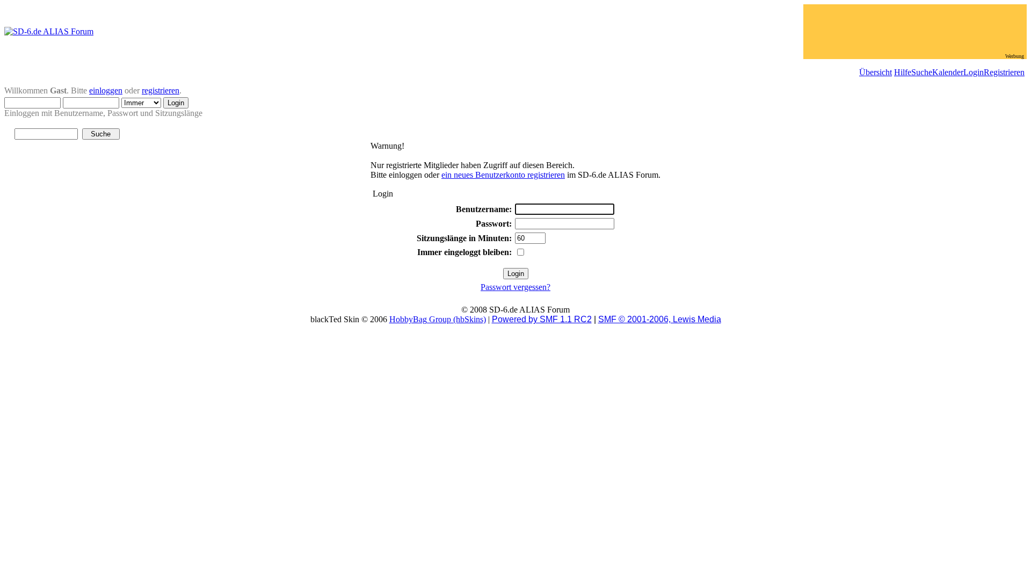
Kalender (947, 72)
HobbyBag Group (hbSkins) (437, 319)
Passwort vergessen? (515, 287)
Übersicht (875, 72)
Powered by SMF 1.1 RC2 (542, 319)
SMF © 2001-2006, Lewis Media (659, 319)
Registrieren (1004, 72)
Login (973, 72)
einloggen (105, 90)
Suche (921, 72)
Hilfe (902, 72)
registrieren (160, 90)
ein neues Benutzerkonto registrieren (503, 174)
